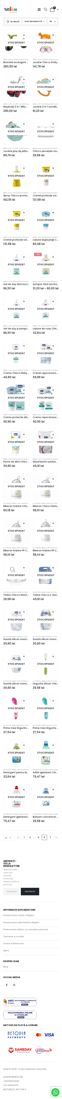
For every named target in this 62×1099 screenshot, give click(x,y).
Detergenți (37, 770)
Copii (10, 59)
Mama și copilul (25, 59)
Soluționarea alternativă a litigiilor (21, 922)
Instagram (14, 985)
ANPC (6, 950)
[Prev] (18, 837)
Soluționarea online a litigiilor (18, 915)
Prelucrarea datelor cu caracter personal (25, 929)
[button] (40, 9)
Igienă (23, 770)
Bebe (5, 59)
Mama (50, 770)
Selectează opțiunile (24, 80)
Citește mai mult (24, 35)
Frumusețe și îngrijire (51, 148)
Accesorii (7, 503)
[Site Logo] (10, 9)
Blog (5, 966)
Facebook (7, 985)
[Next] (56, 837)
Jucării (15, 59)
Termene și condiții (13, 936)
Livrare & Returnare (13, 943)
